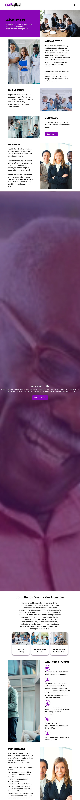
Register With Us (40, 397)
